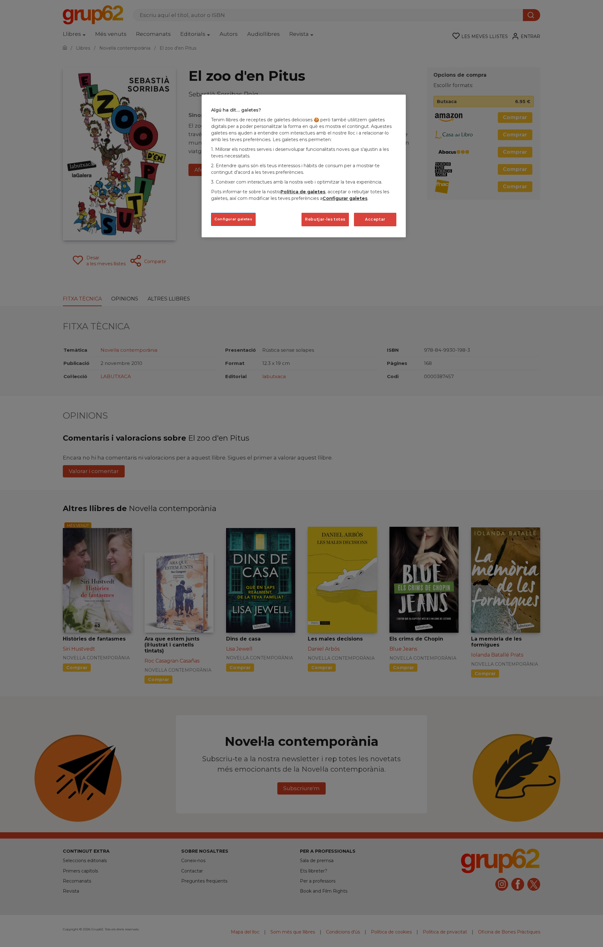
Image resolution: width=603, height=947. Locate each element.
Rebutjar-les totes (325, 219)
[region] (304, 166)
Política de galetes (302, 192)
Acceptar (375, 219)
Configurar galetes (233, 219)
